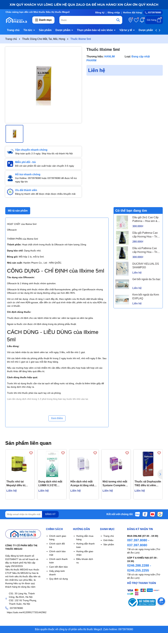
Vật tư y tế (126, 30)
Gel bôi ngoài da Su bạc (146, 279)
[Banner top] (84, 4)
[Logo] (16, 20)
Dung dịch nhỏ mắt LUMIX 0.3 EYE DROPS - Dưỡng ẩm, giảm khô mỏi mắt (51, 483)
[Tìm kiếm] (118, 20)
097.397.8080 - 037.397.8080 (138, 542)
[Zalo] (137, 514)
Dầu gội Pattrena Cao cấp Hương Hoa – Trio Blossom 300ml (145, 234)
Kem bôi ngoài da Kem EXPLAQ (145, 296)
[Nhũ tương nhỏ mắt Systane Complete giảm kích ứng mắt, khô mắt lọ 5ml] (116, 463)
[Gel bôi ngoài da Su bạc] (122, 284)
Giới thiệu (108, 540)
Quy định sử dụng (58, 578)
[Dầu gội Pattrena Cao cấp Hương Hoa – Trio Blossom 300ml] (122, 238)
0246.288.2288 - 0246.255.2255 (139, 568)
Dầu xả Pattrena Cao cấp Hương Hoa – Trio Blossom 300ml (145, 250)
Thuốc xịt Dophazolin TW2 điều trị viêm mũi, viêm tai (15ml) (148, 483)
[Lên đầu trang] (161, 613)
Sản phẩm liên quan (28, 443)
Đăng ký (100, 12)
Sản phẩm (45, 30)
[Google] (160, 514)
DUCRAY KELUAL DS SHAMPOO (145, 265)
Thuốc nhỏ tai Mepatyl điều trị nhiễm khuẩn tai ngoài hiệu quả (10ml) (19, 483)
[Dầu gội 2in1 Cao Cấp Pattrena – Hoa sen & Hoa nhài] (122, 222)
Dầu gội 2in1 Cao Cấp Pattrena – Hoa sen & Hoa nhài (145, 219)
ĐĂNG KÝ (50, 514)
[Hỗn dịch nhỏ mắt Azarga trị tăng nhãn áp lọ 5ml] (84, 463)
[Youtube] (152, 514)
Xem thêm (57, 418)
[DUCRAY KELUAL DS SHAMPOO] (122, 269)
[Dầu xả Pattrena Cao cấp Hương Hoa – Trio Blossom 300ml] (122, 253)
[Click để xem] (43, 85)
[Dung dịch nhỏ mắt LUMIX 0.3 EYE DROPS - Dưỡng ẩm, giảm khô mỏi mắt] (52, 463)
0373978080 (154, 12)
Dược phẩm (63, 30)
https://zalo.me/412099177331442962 (26, 612)
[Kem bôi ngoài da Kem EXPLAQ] (122, 299)
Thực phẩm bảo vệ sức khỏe (95, 30)
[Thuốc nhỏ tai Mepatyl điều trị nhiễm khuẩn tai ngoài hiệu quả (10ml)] (20, 463)
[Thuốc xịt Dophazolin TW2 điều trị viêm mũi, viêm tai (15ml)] (148, 463)
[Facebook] (145, 514)
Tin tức (28, 30)
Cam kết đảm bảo (58, 566)
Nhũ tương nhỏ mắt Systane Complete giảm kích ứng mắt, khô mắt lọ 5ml (115, 483)
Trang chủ (13, 30)
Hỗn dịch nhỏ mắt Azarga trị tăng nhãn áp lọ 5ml (83, 483)
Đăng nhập (114, 12)
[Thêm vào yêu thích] (31, 453)
